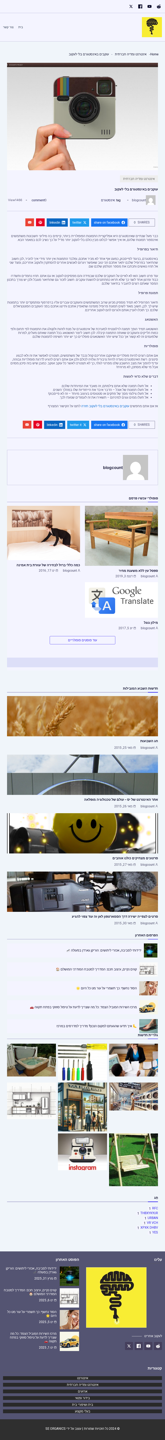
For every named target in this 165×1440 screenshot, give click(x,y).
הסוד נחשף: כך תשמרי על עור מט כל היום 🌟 (106, 988)
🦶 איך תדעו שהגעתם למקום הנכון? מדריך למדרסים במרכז (97, 1026)
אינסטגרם (108, 200)
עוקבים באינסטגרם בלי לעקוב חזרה (105, 406)
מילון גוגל (151, 623)
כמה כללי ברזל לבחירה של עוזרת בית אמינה (48, 565)
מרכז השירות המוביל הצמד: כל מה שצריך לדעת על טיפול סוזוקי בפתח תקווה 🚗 (83, 1007)
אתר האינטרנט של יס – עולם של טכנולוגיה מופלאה (121, 799)
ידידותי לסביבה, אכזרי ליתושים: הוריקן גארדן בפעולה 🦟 (103, 950)
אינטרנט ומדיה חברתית (130, 54)
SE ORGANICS (55, 1429)
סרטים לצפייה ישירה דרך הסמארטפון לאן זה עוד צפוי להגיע (115, 916)
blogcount (139, 200)
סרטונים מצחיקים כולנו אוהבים (135, 858)
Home (154, 54)
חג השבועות (149, 741)
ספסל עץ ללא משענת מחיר (138, 571)
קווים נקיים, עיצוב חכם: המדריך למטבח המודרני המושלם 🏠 (96, 969)
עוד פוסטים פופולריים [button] (82, 640)
